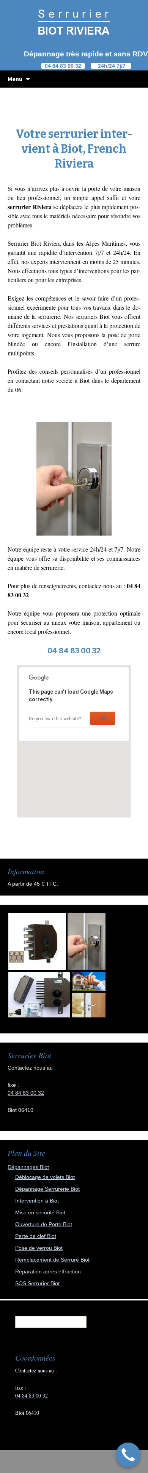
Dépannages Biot (28, 1167)
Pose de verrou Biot (39, 1248)
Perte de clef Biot (35, 1236)
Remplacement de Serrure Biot (52, 1260)
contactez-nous (97, 586)
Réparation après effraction (48, 1271)
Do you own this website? (55, 718)
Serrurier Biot (24, 243)
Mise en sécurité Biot (40, 1212)
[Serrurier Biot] (74, 22)
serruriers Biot (93, 316)
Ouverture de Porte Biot (43, 1224)
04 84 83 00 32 (26, 1093)
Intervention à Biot (37, 1201)
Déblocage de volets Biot (45, 1177)
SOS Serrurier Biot (37, 1283)
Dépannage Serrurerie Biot (47, 1189)
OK (102, 718)
